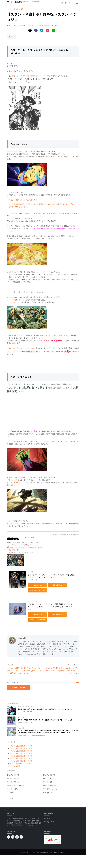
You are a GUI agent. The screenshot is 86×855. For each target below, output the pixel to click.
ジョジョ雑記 (29, 707)
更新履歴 (47, 819)
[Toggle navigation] (77, 3)
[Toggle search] (74, 3)
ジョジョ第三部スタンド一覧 (21, 746)
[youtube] (8, 837)
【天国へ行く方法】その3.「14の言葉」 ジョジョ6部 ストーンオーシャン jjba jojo (45, 709)
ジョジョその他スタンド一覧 (21, 763)
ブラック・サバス (18, 76)
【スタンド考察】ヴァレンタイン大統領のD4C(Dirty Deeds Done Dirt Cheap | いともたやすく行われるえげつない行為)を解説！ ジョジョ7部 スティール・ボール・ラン (48, 731)
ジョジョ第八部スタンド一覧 (21, 758)
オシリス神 (11, 297)
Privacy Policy (49, 822)
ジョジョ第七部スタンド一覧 (21, 756)
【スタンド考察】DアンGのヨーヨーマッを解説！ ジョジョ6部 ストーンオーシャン (45, 720)
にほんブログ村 (13, 550)
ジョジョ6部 (21, 707)
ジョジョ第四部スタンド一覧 (21, 748)
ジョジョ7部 (21, 728)
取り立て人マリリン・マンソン (39, 76)
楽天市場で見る (57, 585)
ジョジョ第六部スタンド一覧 (21, 753)
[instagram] (65, 3)
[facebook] (21, 837)
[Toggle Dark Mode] (70, 3)
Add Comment (19, 688)
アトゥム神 (11, 300)
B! (42, 30)
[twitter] (62, 3)
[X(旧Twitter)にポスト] (30, 30)
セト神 (9, 477)
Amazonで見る (37, 585)
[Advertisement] (43, 410)
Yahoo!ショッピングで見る (37, 590)
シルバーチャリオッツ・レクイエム (20, 348)
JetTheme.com (61, 852)
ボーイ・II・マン (13, 302)
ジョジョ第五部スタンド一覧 (21, 751)
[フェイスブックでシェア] (36, 30)
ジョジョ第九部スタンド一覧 (21, 761)
